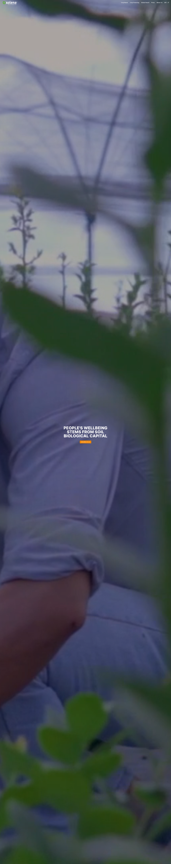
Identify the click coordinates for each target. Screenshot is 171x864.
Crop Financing (134, 2)
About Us (159, 2)
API (165, 2)
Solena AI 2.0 (85, 442)
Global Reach (145, 2)
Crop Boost (124, 2)
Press (153, 2)
